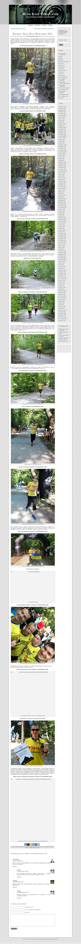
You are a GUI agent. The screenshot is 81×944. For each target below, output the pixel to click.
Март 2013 (62, 268)
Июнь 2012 (62, 284)
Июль (47, 846)
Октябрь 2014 (63, 240)
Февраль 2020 (63, 144)
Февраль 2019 (63, 162)
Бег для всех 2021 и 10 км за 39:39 (64, 338)
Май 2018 (62, 176)
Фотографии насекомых (62, 85)
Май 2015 (62, 228)
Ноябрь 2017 (63, 184)
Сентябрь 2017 (63, 188)
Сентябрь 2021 (63, 115)
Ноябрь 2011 (62, 294)
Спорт (30, 847)
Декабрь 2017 (63, 183)
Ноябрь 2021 (63, 111)
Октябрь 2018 (63, 169)
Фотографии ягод (64, 96)
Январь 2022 (63, 108)
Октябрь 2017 (63, 186)
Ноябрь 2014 (63, 238)
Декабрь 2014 (63, 237)
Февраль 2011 (63, 310)
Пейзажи (31, 846)
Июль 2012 (62, 282)
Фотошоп (62, 98)
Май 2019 (62, 158)
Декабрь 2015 (63, 217)
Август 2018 (62, 172)
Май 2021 (62, 122)
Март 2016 (62, 216)
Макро (61, 58)
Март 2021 (62, 125)
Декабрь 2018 (63, 165)
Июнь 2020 (62, 141)
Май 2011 (62, 304)
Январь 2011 (62, 311)
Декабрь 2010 (63, 313)
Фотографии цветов (64, 94)
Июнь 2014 (62, 247)
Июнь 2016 (62, 212)
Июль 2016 (62, 211)
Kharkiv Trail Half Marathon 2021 (32, 33)
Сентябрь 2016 (63, 207)
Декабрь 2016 (63, 202)
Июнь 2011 (62, 303)
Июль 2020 (62, 139)
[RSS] (11, 935)
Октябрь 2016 (63, 205)
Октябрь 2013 (63, 257)
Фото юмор (62, 75)
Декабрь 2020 (63, 130)
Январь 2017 (63, 200)
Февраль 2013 (63, 270)
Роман (19, 870)
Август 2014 (62, 244)
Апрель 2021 (63, 124)
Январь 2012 (63, 292)
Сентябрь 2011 (63, 297)
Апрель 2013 (63, 266)
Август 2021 (62, 117)
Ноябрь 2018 (63, 167)
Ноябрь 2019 (63, 148)
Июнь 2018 (62, 174)
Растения (62, 72)
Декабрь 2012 (63, 273)
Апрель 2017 (63, 195)
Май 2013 (62, 264)
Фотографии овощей (64, 88)
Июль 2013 (62, 263)
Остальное (62, 65)
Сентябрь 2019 (63, 151)
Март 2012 (62, 289)
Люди (17, 846)
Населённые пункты (23, 846)
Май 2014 (62, 249)
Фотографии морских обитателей (64, 82)
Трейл (33, 847)
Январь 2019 (63, 164)
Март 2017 (62, 197)
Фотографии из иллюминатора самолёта (44, 28)
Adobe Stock (61, 34)
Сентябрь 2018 (63, 171)
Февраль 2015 (63, 233)
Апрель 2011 (63, 306)
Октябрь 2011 (63, 296)
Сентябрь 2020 (63, 136)
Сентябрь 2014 (63, 242)
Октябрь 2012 (63, 277)
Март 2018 (62, 179)
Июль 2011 (62, 301)
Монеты (61, 60)
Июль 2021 (62, 118)
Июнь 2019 (62, 157)
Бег (44, 846)
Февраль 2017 (63, 198)
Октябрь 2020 (63, 134)
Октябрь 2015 (63, 219)
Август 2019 (62, 153)
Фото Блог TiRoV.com (40, 13)
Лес (49, 846)
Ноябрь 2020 (63, 132)
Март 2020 (62, 143)
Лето (52, 846)
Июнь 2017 (62, 191)
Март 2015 (62, 231)
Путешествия (36, 846)
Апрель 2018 (63, 177)
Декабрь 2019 (63, 146)
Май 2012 (62, 285)
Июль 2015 (62, 224)
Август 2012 (62, 280)
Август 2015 (62, 223)
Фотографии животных (62, 79)
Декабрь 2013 (63, 254)
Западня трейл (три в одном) (18, 28)
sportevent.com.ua (38, 774)
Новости (61, 63)
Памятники (62, 67)
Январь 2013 (63, 271)
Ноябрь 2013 (63, 256)
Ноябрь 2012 (63, 275)
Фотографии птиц (64, 89)
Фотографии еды (64, 77)
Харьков (37, 847)
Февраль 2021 (63, 127)
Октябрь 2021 (63, 113)
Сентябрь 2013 (63, 259)
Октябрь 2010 (63, 316)
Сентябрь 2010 (63, 318)
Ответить (15, 866)
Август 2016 (62, 209)
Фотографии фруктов (62, 92)
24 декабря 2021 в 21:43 (22, 892)
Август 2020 (62, 137)
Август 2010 (62, 320)
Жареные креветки (64, 341)
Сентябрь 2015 (63, 221)
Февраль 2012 (63, 290)
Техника (61, 73)
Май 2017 (62, 193)
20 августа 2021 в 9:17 (18, 860)
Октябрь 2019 (63, 150)
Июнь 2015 (62, 226)
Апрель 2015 (63, 230)
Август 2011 (62, 299)
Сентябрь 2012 (63, 278)
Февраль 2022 (63, 106)
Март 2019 (62, 160)
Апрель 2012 (63, 287)
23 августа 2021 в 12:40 (22, 871)
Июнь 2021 (62, 120)
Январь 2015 (63, 235)
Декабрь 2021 (63, 110)
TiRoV (37, 36)
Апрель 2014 (63, 250)
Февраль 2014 (63, 252)
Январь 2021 (63, 129)
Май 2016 (62, 214)
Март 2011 (62, 308)
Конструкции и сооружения (63, 54)
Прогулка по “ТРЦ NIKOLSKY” (64, 330)
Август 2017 (62, 190)
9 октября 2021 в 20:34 (18, 881)
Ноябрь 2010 (63, 315)
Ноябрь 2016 (63, 204)
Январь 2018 (63, 181)
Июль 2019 (62, 155)
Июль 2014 (62, 245)
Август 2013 (62, 261)
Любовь (15, 880)
